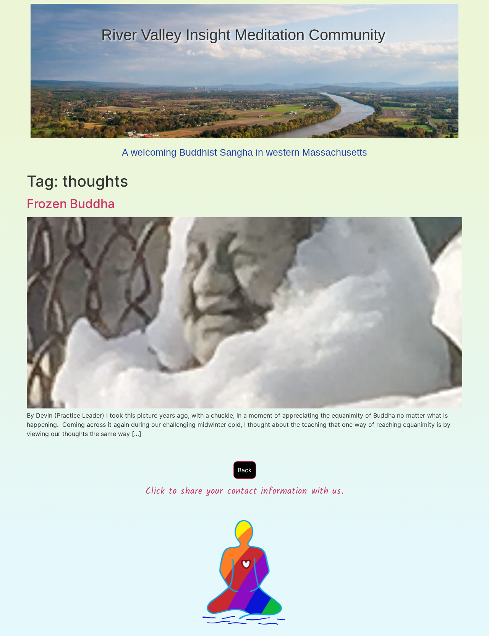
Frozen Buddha (71, 203)
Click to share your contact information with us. (245, 491)
